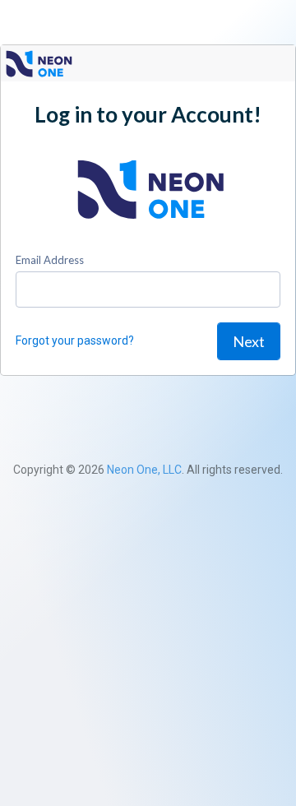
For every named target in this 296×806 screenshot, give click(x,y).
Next (249, 341)
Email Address (50, 259)
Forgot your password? (75, 340)
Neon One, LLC (144, 469)
